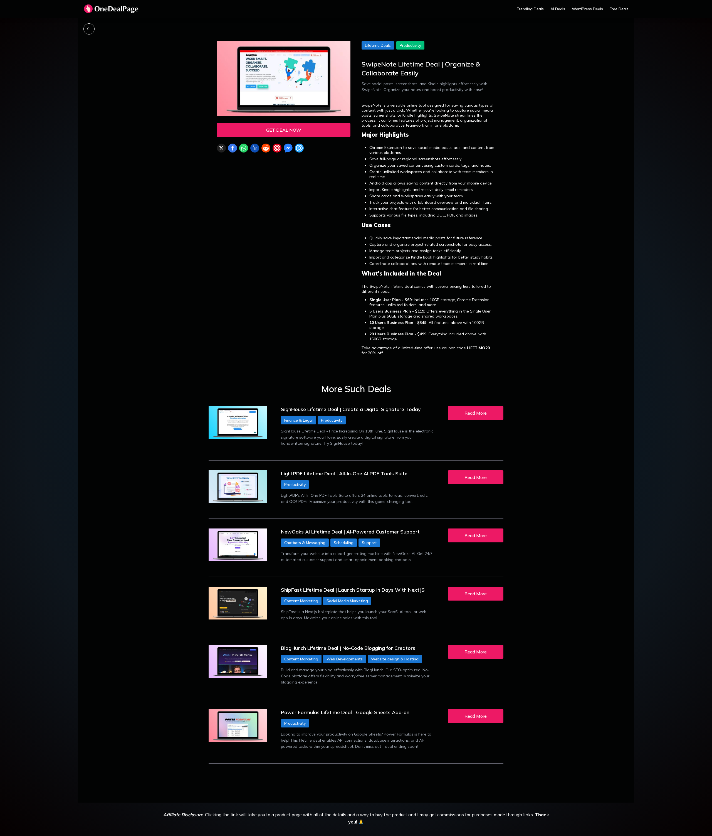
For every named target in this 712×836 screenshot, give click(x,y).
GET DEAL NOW (283, 130)
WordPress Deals (587, 8)
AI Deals (557, 8)
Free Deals (619, 8)
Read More (475, 413)
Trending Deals (530, 8)
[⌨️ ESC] (89, 29)
